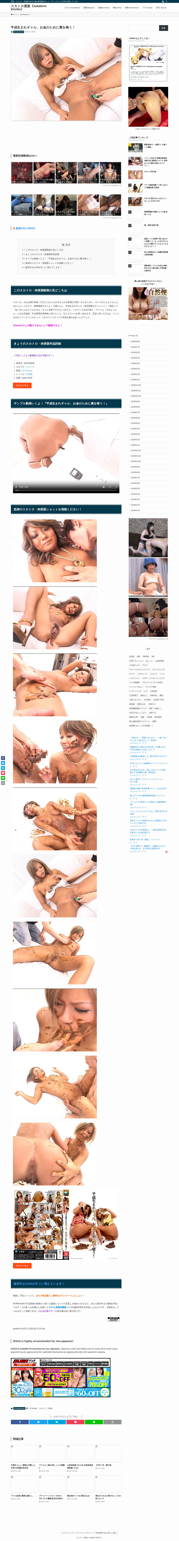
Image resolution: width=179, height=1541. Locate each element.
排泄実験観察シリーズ (137, 708)
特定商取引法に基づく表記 (106, 1533)
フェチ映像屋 (134, 682)
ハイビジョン (134, 678)
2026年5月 (135, 358)
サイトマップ (68, 1533)
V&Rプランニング (136, 661)
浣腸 (142, 717)
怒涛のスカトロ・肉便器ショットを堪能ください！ (50, 263)
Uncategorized (18, 32)
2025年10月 (136, 396)
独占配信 (158, 717)
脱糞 (154, 721)
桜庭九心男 (133, 717)
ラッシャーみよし (136, 687)
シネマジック (142, 674)
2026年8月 (135, 341)
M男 (138, 657)
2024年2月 (135, 505)
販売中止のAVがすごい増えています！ (44, 267)
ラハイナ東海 (151, 687)
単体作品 (153, 695)
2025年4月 (135, 429)
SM (153, 657)
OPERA (146, 657)
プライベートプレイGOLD (152, 682)
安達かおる (141, 704)
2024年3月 (135, 499)
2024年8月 (135, 472)
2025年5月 (135, 423)
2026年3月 (135, 369)
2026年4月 (135, 363)
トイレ (162, 674)
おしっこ (149, 661)
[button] (20, 1422)
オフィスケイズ (158, 669)
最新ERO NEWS (25, 228)
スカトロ (30, 367)
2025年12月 (136, 385)
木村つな (152, 713)
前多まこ (144, 695)
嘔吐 (161, 695)
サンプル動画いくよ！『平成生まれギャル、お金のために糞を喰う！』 (59, 258)
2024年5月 (135, 488)
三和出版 (153, 691)
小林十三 (151, 704)
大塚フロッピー (135, 700)
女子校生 (147, 700)
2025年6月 (135, 418)
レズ (145, 691)
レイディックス (135, 691)
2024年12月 (136, 450)
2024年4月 (135, 494)
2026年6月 (135, 352)
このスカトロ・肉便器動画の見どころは (44, 250)
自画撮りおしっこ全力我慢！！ (141, 726)
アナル (144, 665)
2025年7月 (135, 412)
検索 (163, 28)
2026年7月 (135, 347)
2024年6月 (135, 483)
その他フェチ (134, 665)
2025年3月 (135, 434)
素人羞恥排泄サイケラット (139, 721)
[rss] (163, 1)
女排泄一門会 (159, 700)
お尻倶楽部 (159, 661)
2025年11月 (136, 391)
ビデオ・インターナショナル (153, 678)
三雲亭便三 (133, 695)
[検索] (166, 1)
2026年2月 (135, 374)
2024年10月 (136, 461)
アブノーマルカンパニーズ (139, 669)
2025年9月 (135, 401)
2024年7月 (135, 478)
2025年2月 (135, 440)
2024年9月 (135, 467)
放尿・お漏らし (155, 708)
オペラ (131, 674)
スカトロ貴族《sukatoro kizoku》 (29, 7)
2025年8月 (135, 407)
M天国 (131, 657)
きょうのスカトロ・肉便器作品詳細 (42, 254)
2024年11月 (136, 456)
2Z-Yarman (27, 370)
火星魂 (29, 374)
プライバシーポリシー (84, 1533)
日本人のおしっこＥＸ (137, 713)
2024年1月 (135, 510)
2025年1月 (135, 445)
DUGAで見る (22, 385)
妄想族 (131, 704)
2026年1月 (135, 380)
